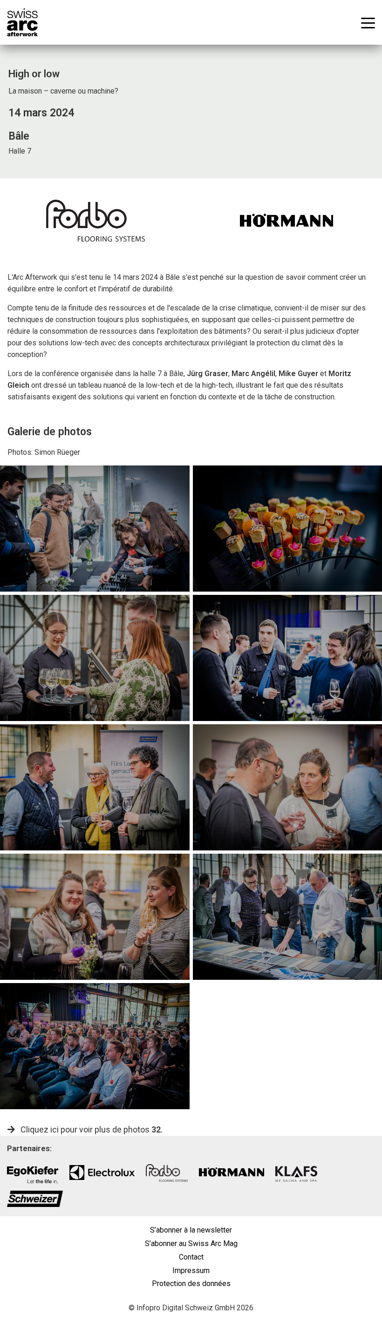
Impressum (191, 1270)
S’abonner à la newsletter (191, 1230)
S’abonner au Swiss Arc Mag (191, 1243)
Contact (191, 1257)
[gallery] (95, 528)
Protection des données (191, 1283)
